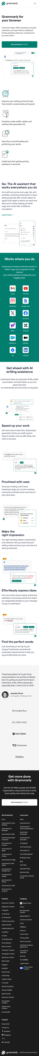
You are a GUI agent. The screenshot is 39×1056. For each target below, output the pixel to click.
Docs (3, 819)
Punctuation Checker (6, 1002)
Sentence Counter (8, 957)
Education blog (25, 869)
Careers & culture (26, 920)
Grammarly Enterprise (24, 833)
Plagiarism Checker (8, 907)
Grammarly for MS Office (8, 864)
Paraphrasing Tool (8, 928)
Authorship (5, 976)
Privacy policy (24, 938)
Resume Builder (7, 990)
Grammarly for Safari (7, 850)
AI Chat (4, 936)
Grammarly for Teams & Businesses (26, 828)
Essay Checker (6, 925)
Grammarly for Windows (7, 830)
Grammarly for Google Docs (7, 870)
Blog (21, 861)
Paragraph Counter (8, 954)
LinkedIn (7, 1042)
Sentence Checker (8, 997)
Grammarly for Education (25, 839)
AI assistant (24, 843)
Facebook (7, 1031)
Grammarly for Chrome (7, 844)
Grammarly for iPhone (7, 881)
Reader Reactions (7, 986)
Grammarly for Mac (8, 834)
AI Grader (5, 983)
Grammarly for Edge (8, 860)
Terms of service (25, 941)
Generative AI (24, 850)
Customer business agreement (26, 946)
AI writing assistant (26, 854)
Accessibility (24, 960)
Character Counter (8, 950)
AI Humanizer (6, 917)
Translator (5, 932)
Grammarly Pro (25, 823)
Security (22, 956)
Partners (23, 931)
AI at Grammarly (25, 847)
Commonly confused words (27, 877)
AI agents (5, 910)
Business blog (24, 872)
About (22, 907)
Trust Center (24, 934)
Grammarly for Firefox (7, 855)
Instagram (7, 1035)
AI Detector (6, 914)
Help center (6, 1024)
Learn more (7, 215)
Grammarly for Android (7, 890)
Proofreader (6, 1012)
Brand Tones (6, 972)
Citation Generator (8, 921)
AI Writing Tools (7, 939)
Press (22, 923)
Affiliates (23, 927)
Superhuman (27, 903)
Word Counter (6, 946)
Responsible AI (25, 916)
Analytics (5, 968)
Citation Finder (7, 979)
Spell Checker (6, 994)
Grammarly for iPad (8, 886)
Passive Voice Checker (6, 1007)
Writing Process (25, 858)
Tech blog (23, 865)
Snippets (4, 965)
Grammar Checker (8, 903)
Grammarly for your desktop (8, 824)
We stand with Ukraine (24, 911)
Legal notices (24, 963)
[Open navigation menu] (35, 3)
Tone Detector (6, 943)
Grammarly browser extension (8, 839)
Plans (21, 819)
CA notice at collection (24, 952)
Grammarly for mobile (7, 875)
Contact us (5, 1028)
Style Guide (5, 961)
